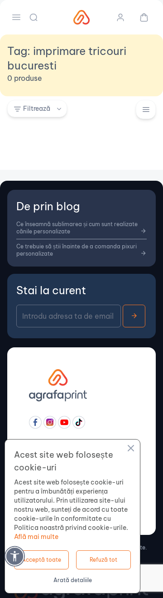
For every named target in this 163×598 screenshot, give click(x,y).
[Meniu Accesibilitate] (14, 556)
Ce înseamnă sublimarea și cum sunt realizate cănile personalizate (77, 228)
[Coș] (140, 17)
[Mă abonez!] (134, 316)
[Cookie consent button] (131, 450)
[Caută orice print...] (34, 17)
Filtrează (37, 108)
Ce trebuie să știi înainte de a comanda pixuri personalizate (76, 250)
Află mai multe (36, 537)
